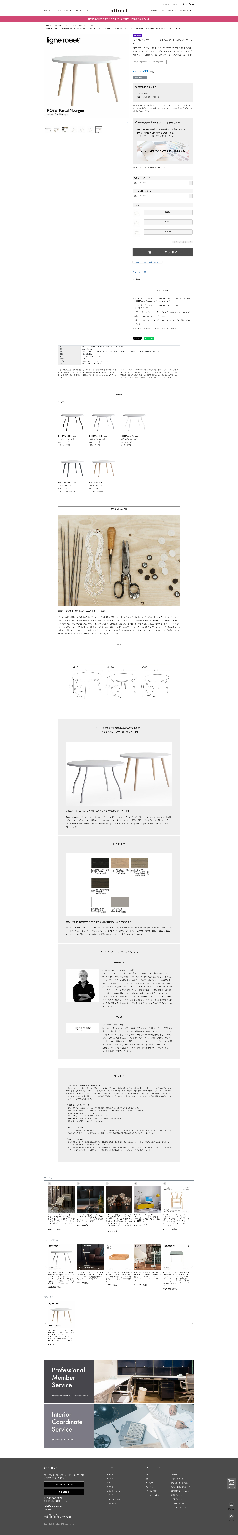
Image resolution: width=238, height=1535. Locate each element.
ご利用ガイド (175, 1475)
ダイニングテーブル (141, 308)
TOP (46, 26)
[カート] (190, 11)
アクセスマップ (112, 1503)
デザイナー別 (139, 312)
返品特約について (140, 279)
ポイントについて (177, 1479)
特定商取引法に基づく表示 (180, 1483)
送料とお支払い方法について (181, 1487)
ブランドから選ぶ (151, 1491)
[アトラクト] (50, 1468)
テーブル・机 (144, 316)
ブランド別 (54, 26)
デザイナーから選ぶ (152, 1495)
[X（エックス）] (186, 4)
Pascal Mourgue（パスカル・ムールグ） (176, 312)
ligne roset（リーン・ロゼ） (92, 363)
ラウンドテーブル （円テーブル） (179, 320)
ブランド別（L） (65, 26)
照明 (146, 1479)
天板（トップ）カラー (144, 178)
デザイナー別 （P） (153, 312)
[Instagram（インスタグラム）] (190, 4)
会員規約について (177, 1499)
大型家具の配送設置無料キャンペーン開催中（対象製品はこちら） (119, 19)
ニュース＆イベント (113, 1499)
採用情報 (110, 1495)
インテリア (149, 1483)
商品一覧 (137, 324)
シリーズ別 (186, 298)
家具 (136, 316)
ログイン (174, 4)
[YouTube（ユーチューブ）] (193, 4)
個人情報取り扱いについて (180, 1491)
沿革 (108, 1483)
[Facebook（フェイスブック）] (183, 4)
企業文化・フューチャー (115, 1491)
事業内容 (110, 1487)
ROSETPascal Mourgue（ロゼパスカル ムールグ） (152, 301)
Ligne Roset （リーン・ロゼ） (84, 26)
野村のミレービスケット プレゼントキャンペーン (163, 328)
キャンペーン (139, 328)
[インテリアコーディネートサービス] (119, 1406)
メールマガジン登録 (178, 1503)
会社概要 (110, 1475)
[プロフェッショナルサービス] (119, 1362)
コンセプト (111, 1479)
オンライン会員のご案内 (179, 1507)
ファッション (149, 1487)
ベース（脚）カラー (143, 191)
